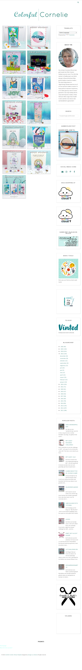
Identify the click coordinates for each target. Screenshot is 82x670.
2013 (62, 405)
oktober (62, 361)
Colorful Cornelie (9, 654)
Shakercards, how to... (67, 130)
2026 (62, 346)
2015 (62, 401)
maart (62, 377)
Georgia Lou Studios (32, 654)
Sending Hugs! (14, 102)
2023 (62, 353)
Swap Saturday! (38, 52)
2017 (62, 396)
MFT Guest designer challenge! (69, 443)
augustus (63, 365)
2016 (62, 398)
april (61, 375)
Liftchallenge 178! (14, 153)
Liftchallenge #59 (72, 549)
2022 (62, 384)
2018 (62, 394)
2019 (62, 391)
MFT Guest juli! (71, 457)
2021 (62, 387)
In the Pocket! (39, 127)
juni (61, 370)
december (63, 356)
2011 (62, 410)
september (63, 363)
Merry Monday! (39, 27)
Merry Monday (14, 77)
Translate (72, 35)
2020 (62, 389)
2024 (62, 351)
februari (62, 379)
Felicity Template (18, 654)
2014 (62, 403)
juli (61, 368)
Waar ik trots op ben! (6, 648)
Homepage (3, 645)
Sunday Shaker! (14, 27)
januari (62, 382)
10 (17, 146)
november (63, 358)
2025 (62, 349)
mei (61, 372)
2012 (62, 408)
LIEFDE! (68, 519)
